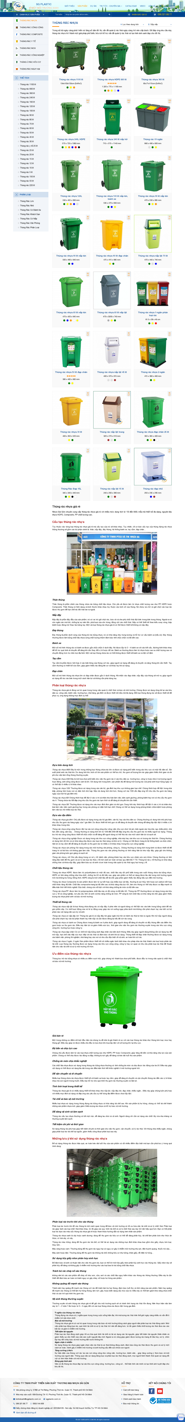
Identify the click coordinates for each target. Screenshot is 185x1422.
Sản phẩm (82, 6)
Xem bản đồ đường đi (26, 1412)
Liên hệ (152, 6)
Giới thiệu (70, 6)
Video (142, 6)
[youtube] (160, 1391)
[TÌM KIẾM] (109, 14)
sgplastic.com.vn (53, 1399)
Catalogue (131, 6)
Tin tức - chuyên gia (110, 6)
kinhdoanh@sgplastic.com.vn (28, 1399)
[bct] (160, 1401)
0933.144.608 (38, 1403)
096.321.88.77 (165, 14)
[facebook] (152, 1391)
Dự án (93, 6)
